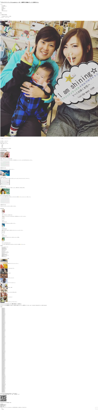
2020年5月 (3, 355)
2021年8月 (3, 345)
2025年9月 (3, 315)
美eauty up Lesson (4, 256)
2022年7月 (3, 338)
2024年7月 (3, 325)
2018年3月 (3, 373)
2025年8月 (3, 316)
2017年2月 (3, 382)
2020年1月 (3, 358)
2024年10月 (3, 323)
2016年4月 (3, 389)
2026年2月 (3, 312)
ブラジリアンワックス (4, 252)
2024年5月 (3, 326)
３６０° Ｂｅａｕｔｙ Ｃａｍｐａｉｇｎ (6, 158)
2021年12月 (3, 342)
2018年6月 (3, 371)
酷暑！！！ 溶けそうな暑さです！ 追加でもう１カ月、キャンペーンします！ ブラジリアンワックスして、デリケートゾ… (15, 178)
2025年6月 (3, 317)
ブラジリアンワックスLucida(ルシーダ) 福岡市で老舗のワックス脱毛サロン (11, 303)
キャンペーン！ (4, 249)
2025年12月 (3, 313)
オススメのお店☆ (4, 248)
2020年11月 (3, 351)
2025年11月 (3, 314)
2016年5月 (3, 388)
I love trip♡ (3, 247)
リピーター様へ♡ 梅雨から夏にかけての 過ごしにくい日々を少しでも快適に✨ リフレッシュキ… (13, 244)
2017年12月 (3, 375)
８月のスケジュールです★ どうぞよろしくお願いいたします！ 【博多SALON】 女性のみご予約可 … (12, 187)
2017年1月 (3, 383)
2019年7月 (3, 362)
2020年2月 (3, 357)
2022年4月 (3, 340)
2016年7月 (3, 387)
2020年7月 (3, 354)
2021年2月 (3, 349)
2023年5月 (3, 333)
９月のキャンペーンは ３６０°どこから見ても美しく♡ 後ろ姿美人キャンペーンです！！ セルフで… (14, 216)
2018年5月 (3, 372)
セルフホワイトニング (4, 251)
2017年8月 (3, 378)
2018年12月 (3, 367)
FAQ (2, 9)
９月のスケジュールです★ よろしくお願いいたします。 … (7, 169)
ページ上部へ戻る (2, 302)
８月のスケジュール (3, 186)
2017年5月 (3, 380)
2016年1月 (3, 391)
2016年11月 (3, 384)
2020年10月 (3, 352)
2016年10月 (3, 385)
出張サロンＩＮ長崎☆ (8, 16)
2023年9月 (3, 331)
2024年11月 (3, 322)
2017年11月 (3, 376)
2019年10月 (3, 360)
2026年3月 (3, 311)
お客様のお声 (4, 16)
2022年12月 (3, 336)
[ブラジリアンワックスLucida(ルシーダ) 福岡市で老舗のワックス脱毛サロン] (19, 2)
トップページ (3, 5)
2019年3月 (3, 365)
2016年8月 (3, 386)
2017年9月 (3, 377)
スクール (3, 7)
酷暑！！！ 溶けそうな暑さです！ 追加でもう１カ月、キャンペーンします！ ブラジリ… (12, 230)
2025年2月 (3, 320)
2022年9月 (3, 337)
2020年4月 (3, 356)
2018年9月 (3, 369)
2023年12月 (3, 329)
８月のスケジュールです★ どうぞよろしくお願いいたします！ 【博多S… (11, 237)
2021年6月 (3, 346)
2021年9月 (3, 344)
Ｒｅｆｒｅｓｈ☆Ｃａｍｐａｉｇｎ (5, 195)
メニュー (3, 6)
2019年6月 (3, 363)
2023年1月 (3, 335)
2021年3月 (3, 348)
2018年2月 (3, 374)
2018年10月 (3, 368)
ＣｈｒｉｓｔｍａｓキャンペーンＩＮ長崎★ (5, 148)
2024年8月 (3, 324)
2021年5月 (3, 347)
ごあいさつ (3, 250)
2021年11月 (3, 343)
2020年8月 (3, 353)
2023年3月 (3, 334)
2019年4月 (3, 364)
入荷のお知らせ (4, 254)
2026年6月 (3, 309)
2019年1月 (3, 366)
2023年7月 (3, 332)
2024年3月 (3, 327)
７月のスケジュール (3, 204)
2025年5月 (3, 318)
